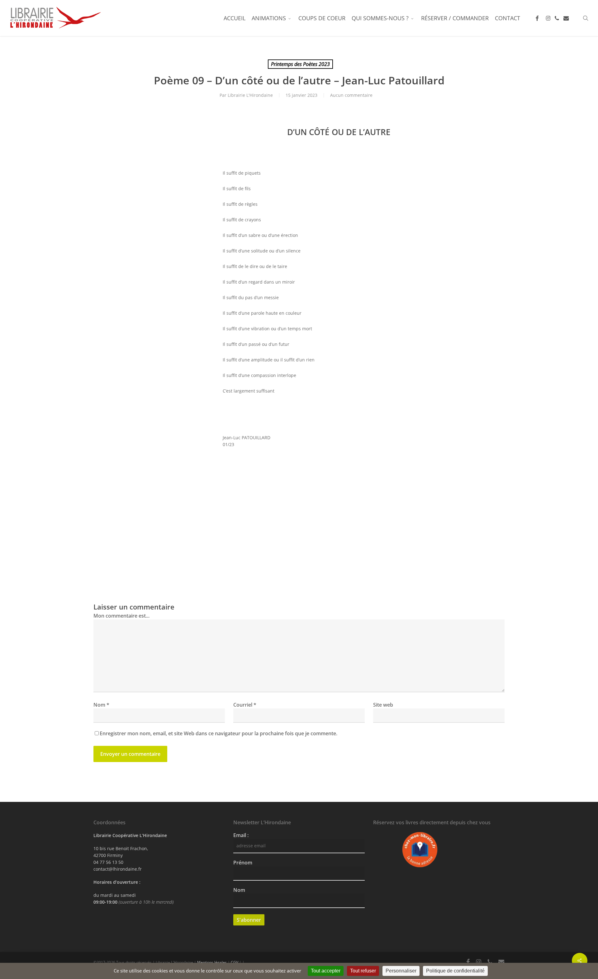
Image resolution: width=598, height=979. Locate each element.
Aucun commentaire (351, 95)
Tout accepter (325, 970)
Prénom (242, 862)
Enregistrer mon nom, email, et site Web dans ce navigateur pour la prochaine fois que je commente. (218, 733)
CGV (234, 962)
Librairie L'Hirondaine (250, 95)
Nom (101, 704)
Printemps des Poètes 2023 (300, 64)
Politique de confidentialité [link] (455, 970)
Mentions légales (212, 962)
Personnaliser (401, 970)
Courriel (244, 704)
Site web (383, 704)
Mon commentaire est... (121, 615)
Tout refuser (363, 970)
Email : (241, 835)
